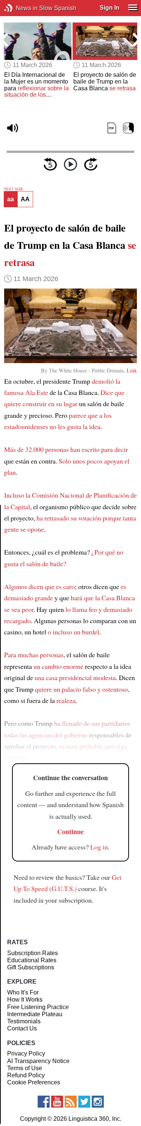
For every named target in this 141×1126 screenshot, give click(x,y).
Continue (70, 831)
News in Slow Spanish (20, 8)
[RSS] (71, 1102)
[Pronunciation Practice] (128, 128)
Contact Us (22, 1028)
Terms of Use (24, 1068)
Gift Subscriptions (30, 967)
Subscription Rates (32, 953)
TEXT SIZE (13, 189)
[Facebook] (44, 1102)
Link (132, 370)
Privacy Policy (26, 1053)
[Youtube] (57, 1102)
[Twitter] (84, 1102)
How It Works (24, 999)
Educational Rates (31, 960)
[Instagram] (98, 1102)
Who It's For (23, 992)
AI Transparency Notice (38, 1061)
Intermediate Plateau (34, 1014)
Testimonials (24, 1021)
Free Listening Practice (38, 1007)
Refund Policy (26, 1075)
